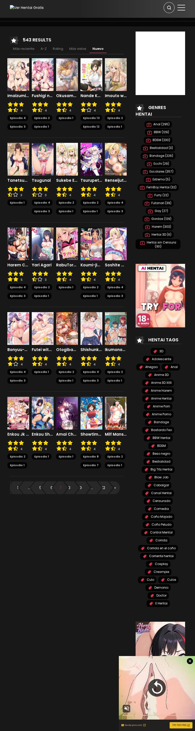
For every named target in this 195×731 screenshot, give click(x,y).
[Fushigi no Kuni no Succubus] (43, 74)
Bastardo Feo (161, 430)
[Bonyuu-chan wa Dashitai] (18, 328)
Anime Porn (161, 406)
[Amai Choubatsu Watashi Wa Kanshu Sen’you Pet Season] (67, 412)
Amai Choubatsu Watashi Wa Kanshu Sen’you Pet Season (67, 434)
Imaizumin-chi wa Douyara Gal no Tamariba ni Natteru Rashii (18, 96)
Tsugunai (41, 180)
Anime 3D (161, 375)
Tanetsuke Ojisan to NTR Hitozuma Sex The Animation (18, 180)
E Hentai (161, 603)
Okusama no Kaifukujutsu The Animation (67, 96)
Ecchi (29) (161, 163)
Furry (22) (161, 195)
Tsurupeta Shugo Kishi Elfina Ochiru (91, 180)
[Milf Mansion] (116, 412)
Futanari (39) (161, 203)
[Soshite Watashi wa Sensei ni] (116, 243)
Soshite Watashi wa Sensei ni (116, 265)
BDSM (161, 446)
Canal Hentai (161, 493)
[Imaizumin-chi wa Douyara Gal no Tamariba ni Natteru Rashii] (18, 74)
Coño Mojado (161, 516)
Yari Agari (42, 265)
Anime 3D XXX (161, 382)
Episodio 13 (91, 118)
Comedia (161, 509)
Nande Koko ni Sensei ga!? (91, 96)
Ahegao (151, 367)
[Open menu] (181, 7)
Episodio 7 (91, 465)
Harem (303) (161, 226)
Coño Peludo (161, 524)
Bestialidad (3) (161, 148)
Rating (58, 48)
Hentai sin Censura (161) (161, 244)
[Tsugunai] (43, 158)
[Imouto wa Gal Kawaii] (116, 74)
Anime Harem (161, 390)
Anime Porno (161, 414)
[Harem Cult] (18, 243)
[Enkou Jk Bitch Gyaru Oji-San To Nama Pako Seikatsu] (18, 412)
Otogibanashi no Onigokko (67, 349)
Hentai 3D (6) (161, 234)
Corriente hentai (161, 556)
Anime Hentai (161, 398)
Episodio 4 (18, 118)
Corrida (161, 540)
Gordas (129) (161, 219)
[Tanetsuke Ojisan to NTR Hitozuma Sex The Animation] (18, 158)
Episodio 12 (91, 127)
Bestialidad (161, 461)
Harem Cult (18, 265)
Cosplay (161, 564)
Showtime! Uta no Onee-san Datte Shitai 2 (91, 434)
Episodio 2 (42, 118)
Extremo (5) (161, 179)
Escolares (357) (161, 171)
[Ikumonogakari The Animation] (116, 328)
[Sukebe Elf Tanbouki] (67, 158)
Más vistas (77, 48)
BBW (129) (161, 132)
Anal (174, 367)
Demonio (161, 587)
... (29, 487)
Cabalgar (161, 485)
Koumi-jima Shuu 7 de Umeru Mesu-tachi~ (91, 265)
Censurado (161, 501)
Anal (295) (161, 124)
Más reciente (24, 48)
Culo (150, 579)
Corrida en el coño (161, 548)
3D (161, 351)
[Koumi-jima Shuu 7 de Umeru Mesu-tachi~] (91, 243)
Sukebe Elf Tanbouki (67, 180)
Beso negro (161, 453)
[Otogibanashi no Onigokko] (67, 328)
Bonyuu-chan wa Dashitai (18, 349)
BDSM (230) (161, 140)
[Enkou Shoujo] (43, 412)
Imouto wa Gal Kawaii (116, 96)
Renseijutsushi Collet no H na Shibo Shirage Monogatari (116, 180)
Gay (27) (161, 211)
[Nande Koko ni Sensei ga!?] (91, 74)
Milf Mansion (116, 434)
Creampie (161, 572)
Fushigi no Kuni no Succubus (43, 96)
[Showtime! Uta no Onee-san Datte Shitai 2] (91, 412)
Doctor (161, 595)
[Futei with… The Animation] (43, 328)
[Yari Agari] (43, 243)
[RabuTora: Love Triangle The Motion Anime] (67, 243)
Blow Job (161, 477)
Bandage (161, 422)
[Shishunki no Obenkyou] (91, 328)
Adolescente (161, 359)
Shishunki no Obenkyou (91, 349)
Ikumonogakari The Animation (116, 349)
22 (103, 487)
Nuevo (98, 48)
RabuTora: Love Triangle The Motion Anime (67, 265)
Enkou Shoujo (43, 434)
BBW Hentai (161, 438)
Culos (171, 579)
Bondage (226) (161, 156)
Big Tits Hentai (161, 469)
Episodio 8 (91, 456)
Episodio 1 (41, 127)
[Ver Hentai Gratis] (27, 7)
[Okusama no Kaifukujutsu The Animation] (67, 74)
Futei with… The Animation (43, 349)
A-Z (44, 48)
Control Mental (161, 532)
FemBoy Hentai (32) (161, 187)
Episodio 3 (17, 127)
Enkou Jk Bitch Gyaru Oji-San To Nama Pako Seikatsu (18, 434)
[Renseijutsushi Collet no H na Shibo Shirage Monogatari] (116, 158)
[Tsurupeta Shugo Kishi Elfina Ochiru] (91, 158)
